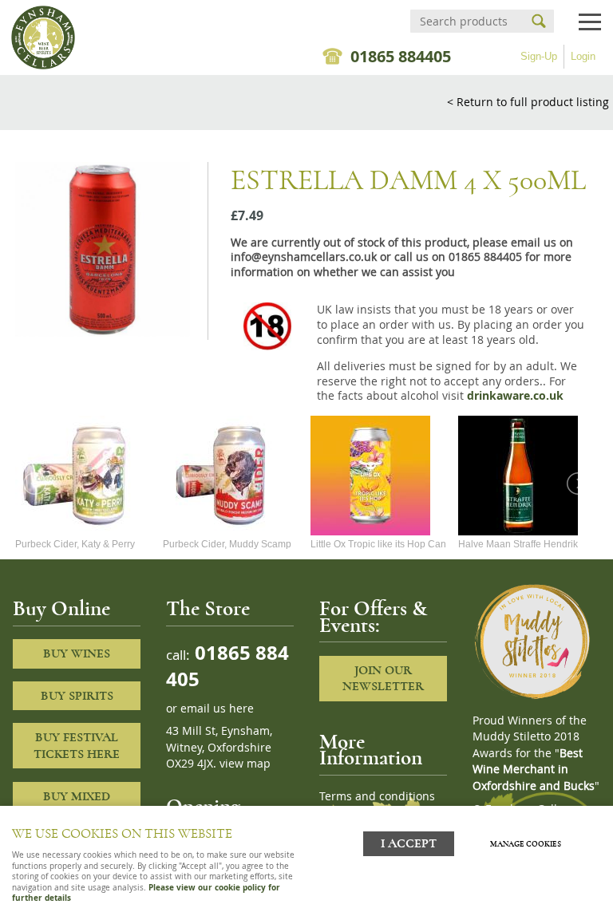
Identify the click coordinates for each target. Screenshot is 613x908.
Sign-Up (538, 56)
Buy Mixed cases (76, 804)
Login (583, 56)
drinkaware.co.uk (515, 396)
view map (245, 763)
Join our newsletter (383, 678)
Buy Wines (76, 653)
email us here (217, 708)
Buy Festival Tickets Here (77, 745)
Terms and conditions (377, 796)
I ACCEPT (409, 844)
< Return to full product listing (528, 101)
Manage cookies (525, 844)
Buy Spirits (77, 695)
